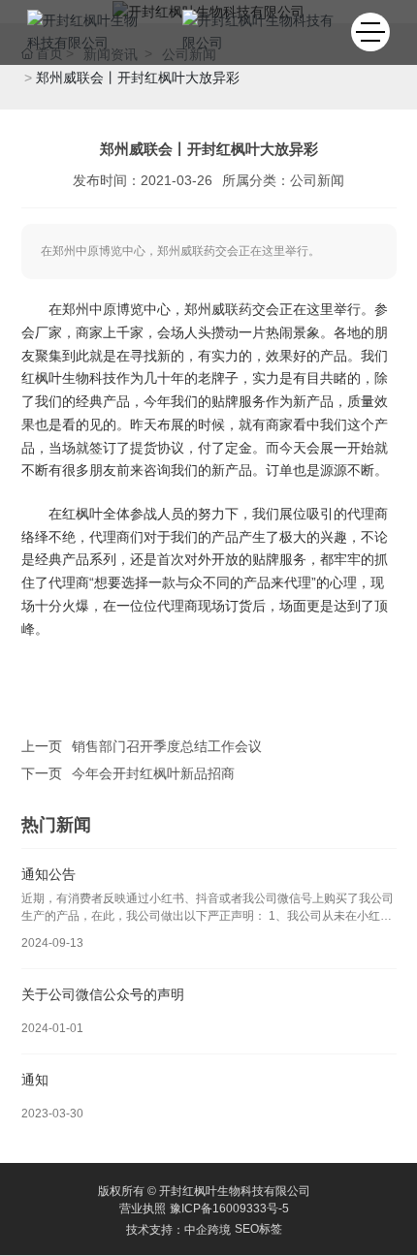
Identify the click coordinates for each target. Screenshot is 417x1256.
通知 (34, 1079)
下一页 (41, 773)
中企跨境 (207, 1230)
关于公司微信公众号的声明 (102, 994)
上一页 (41, 746)
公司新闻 (317, 180)
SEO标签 (258, 1229)
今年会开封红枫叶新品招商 (153, 773)
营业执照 (142, 1208)
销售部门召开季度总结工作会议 (167, 746)
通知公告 (48, 874)
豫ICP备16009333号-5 (229, 1208)
